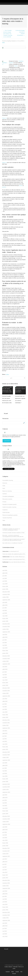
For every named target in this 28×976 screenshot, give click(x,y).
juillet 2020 (5, 765)
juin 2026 (5, 575)
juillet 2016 (5, 893)
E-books (4, 501)
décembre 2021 (6, 720)
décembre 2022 (6, 688)
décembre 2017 (6, 848)
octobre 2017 (6, 853)
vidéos (7, 374)
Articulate (14, 973)
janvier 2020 (5, 781)
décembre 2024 (6, 623)
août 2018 (5, 827)
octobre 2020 (6, 757)
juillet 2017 (5, 861)
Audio (4, 485)
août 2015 (5, 923)
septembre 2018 (6, 824)
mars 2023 (5, 680)
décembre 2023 (6, 655)
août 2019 (5, 794)
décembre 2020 (6, 752)
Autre (4, 488)
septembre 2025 (6, 599)
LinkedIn (17, 971)
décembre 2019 (6, 784)
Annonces (5, 483)
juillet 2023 (5, 669)
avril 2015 (5, 933)
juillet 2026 (5, 573)
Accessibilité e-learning (8, 480)
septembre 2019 (6, 792)
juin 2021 (5, 736)
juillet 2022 (5, 701)
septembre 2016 (6, 888)
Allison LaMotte (13, 460)
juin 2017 (5, 864)
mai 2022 (5, 706)
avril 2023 (5, 677)
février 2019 (5, 810)
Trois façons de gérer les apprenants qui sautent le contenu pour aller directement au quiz (14, 540)
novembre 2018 (6, 818)
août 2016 (5, 891)
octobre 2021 (6, 725)
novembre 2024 (6, 626)
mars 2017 (5, 872)
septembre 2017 (6, 856)
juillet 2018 (5, 829)
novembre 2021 (6, 722)
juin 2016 (5, 896)
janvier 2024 (5, 653)
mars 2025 (5, 615)
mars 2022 (5, 712)
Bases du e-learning (7, 491)
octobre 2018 (6, 821)
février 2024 (5, 650)
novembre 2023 (6, 658)
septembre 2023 (6, 664)
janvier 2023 (5, 685)
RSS (21, 971)
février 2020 (5, 778)
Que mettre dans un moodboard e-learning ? (13, 543)
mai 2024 (5, 642)
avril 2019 (5, 805)
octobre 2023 (6, 661)
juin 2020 (5, 768)
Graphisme (5, 509)
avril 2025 (5, 613)
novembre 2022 (6, 690)
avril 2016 (5, 901)
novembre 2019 (6, 786)
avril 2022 (5, 709)
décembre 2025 (6, 591)
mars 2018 (5, 840)
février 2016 (5, 907)
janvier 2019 (5, 813)
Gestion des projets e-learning (9, 507)
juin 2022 (5, 704)
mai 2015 (5, 931)
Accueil (5, 413)
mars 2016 (5, 904)
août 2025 (5, 602)
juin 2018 (5, 832)
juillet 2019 (5, 797)
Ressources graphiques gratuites (10, 515)
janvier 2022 (5, 717)
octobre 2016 (6, 885)
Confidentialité (15, 966)
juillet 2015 (5, 925)
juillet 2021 (5, 733)
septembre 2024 (6, 631)
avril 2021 (5, 741)
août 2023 (5, 666)
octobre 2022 (6, 693)
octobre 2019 (6, 789)
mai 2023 (5, 674)
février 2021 (5, 746)
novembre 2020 (6, 754)
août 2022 (5, 698)
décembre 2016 (6, 880)
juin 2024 (5, 639)
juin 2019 (5, 800)
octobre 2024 (6, 629)
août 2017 (5, 859)
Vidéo (3, 42)
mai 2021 (5, 738)
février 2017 (5, 875)
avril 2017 (5, 869)
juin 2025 (5, 607)
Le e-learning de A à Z (14, 551)
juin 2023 (5, 672)
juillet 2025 (5, 605)
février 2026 (5, 586)
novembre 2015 (6, 915)
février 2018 (5, 843)
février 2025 (5, 618)
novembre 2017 (6, 851)
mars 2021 (5, 744)
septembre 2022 (6, 696)
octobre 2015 (6, 917)
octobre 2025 (6, 597)
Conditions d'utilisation (8, 966)
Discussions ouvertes (7, 499)
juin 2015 (5, 928)
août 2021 (5, 730)
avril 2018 (5, 837)
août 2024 (5, 634)
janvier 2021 (5, 749)
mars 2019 (5, 808)
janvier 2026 (5, 589)
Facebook (8, 971)
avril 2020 (5, 773)
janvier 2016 (5, 909)
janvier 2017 (5, 877)
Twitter (12, 971)
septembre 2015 (6, 920)
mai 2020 (5, 770)
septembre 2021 (6, 728)
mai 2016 (5, 899)
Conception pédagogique (8, 496)
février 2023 (5, 682)
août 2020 (5, 762)
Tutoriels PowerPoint (7, 517)
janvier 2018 (5, 845)
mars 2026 (5, 583)
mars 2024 (5, 647)
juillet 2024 (5, 637)
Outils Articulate (6, 512)
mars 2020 (5, 776)
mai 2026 (5, 578)
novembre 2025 (6, 594)
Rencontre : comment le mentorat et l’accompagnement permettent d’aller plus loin (13, 536)
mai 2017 (5, 867)
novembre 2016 (6, 883)
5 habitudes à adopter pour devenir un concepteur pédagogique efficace (11, 529)
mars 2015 (5, 936)
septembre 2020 (6, 760)
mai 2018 (5, 835)
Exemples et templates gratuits (10, 504)
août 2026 (5, 570)
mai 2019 (5, 802)
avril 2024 (5, 645)
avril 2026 (5, 581)
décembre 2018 (6, 816)
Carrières (5, 493)
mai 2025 (5, 610)
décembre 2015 (6, 912)
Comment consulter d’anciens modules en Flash (13, 532)
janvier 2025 (5, 621)
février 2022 (5, 714)
